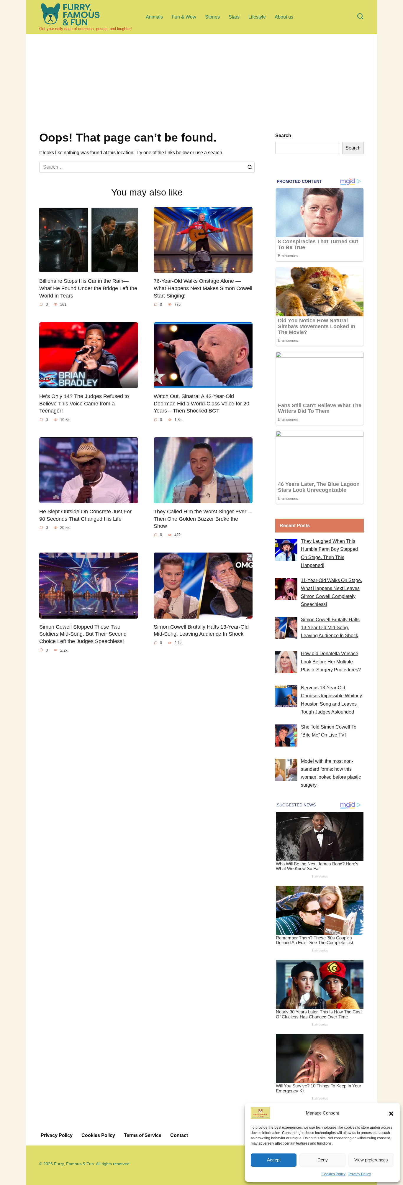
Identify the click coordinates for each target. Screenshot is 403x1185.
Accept (274, 1159)
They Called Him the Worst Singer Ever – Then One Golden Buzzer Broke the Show (202, 519)
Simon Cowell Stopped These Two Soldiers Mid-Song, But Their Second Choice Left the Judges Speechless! (83, 634)
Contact (179, 1135)
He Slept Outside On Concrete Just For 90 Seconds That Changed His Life (85, 515)
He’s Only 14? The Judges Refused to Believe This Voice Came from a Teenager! (84, 403)
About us (284, 16)
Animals (154, 16)
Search (283, 135)
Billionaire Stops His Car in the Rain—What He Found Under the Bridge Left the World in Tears (88, 288)
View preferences (371, 1159)
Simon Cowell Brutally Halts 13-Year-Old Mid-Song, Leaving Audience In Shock (201, 630)
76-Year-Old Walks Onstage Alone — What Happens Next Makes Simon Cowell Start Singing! (203, 288)
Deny (322, 1159)
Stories (212, 16)
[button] (391, 1113)
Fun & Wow (184, 16)
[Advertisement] (201, 87)
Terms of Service (142, 1135)
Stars (234, 16)
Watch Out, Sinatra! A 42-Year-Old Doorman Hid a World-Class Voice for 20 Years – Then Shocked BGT (201, 403)
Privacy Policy (359, 1174)
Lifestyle (257, 16)
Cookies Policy (333, 1174)
